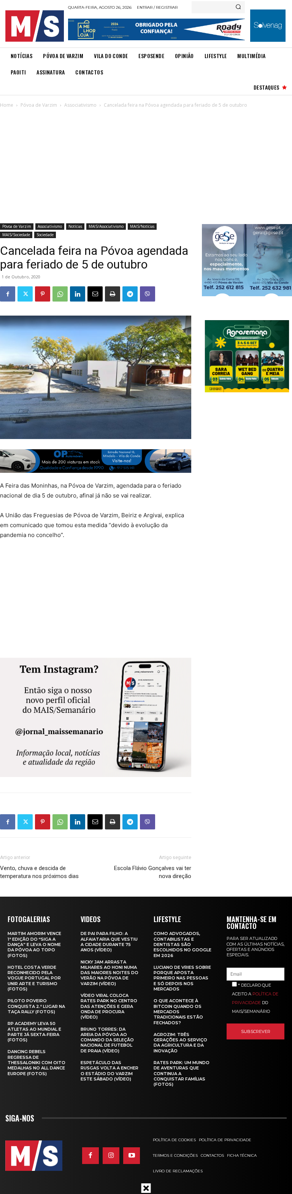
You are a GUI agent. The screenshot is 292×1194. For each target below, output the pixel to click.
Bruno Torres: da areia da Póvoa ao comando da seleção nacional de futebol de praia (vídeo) (107, 1040)
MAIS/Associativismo (106, 226)
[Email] (95, 294)
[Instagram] (111, 1155)
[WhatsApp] (60, 294)
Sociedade (45, 234)
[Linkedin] (77, 294)
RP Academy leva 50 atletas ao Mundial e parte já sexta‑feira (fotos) (34, 1031)
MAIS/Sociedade (16, 234)
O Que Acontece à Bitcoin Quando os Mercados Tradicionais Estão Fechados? (178, 1011)
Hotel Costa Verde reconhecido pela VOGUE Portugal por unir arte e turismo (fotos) (34, 978)
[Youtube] (131, 1155)
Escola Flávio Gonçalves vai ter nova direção (152, 872)
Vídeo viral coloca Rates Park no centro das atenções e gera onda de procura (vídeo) (109, 1006)
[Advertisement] (146, 166)
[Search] (238, 7)
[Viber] (147, 294)
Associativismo (80, 105)
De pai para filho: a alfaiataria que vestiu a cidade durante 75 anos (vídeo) (109, 941)
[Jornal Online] (34, 26)
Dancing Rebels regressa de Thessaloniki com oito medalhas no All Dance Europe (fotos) (36, 1062)
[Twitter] (25, 294)
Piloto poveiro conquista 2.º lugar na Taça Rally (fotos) (36, 1006)
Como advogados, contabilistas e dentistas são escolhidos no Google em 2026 (182, 944)
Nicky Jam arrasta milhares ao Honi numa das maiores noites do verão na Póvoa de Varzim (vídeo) (109, 972)
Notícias (75, 226)
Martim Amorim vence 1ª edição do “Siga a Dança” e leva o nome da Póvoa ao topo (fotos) (34, 944)
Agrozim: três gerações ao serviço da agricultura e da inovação (180, 1042)
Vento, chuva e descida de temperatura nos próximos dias (39, 872)
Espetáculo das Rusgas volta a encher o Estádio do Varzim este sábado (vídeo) (109, 1071)
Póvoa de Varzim (39, 105)
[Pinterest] (42, 294)
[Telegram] (130, 294)
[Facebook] (7, 294)
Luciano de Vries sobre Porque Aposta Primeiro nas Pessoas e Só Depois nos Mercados (182, 978)
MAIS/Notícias (142, 226)
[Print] (112, 294)
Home (6, 105)
